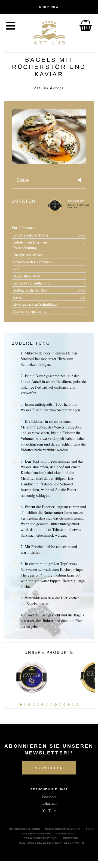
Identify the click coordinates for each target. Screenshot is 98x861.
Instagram (49, 803)
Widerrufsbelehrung (24, 829)
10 (60, 704)
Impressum (70, 838)
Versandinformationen (41, 838)
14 (77, 704)
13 (73, 704)
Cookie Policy (66, 833)
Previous (9, 675)
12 (69, 704)
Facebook (49, 796)
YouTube (49, 810)
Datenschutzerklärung (62, 829)
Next (88, 675)
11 (64, 704)
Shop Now (49, 6)
